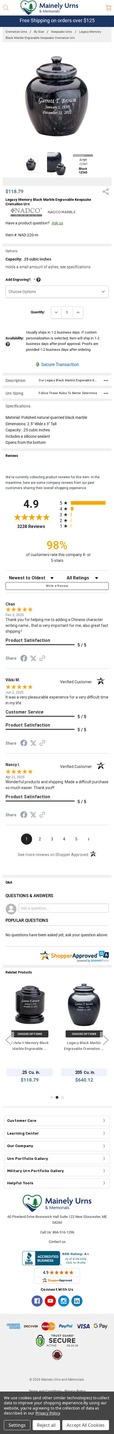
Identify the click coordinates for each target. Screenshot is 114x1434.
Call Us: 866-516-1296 (57, 1232)
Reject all (46, 1425)
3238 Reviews (37, 526)
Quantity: (38, 312)
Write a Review (57, 586)
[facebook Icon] (37, 1301)
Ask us (57, 223)
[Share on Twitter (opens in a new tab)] (33, 659)
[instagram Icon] (63, 1301)
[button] (57, 1369)
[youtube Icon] (50, 1301)
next (106, 1040)
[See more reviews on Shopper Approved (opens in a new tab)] (42, 659)
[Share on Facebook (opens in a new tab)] (23, 659)
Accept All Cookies (86, 1425)
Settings (17, 1425)
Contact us (57, 1242)
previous (8, 1040)
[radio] (84, 503)
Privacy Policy (47, 1413)
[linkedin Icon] (76, 1301)
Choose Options (29, 1033)
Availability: (15, 338)
